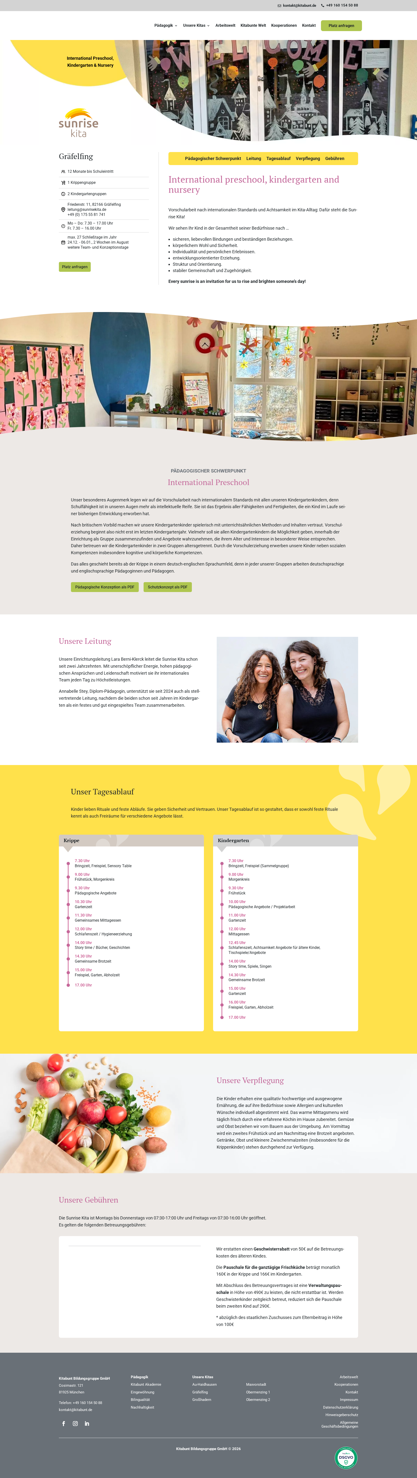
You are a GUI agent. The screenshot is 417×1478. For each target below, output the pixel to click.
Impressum (349, 1400)
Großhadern (201, 1400)
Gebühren (334, 159)
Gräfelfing (200, 1392)
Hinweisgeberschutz (342, 1415)
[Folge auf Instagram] (75, 1423)
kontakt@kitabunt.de (75, 1410)
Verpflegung (308, 159)
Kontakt (309, 25)
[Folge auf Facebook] (64, 1423)
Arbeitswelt (225, 25)
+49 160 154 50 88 (87, 1403)
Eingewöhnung (142, 1392)
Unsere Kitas (194, 25)
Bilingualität (140, 1400)
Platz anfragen (341, 25)
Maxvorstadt (256, 1384)
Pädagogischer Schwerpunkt (213, 159)
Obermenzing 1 (258, 1392)
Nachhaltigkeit (142, 1407)
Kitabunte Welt (253, 25)
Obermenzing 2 (258, 1400)
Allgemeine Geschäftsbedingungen (339, 1424)
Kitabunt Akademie (146, 1384)
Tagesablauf (278, 159)
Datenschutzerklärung (340, 1407)
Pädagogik (163, 25)
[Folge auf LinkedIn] (87, 1423)
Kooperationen (284, 25)
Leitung (253, 159)
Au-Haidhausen (204, 1384)
